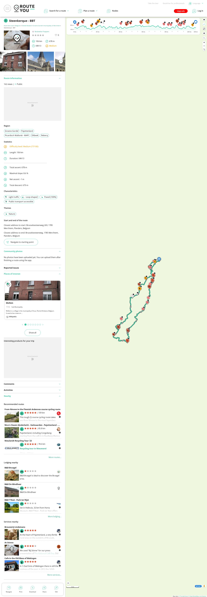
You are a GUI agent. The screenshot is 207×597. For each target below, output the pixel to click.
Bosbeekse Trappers (42, 31)
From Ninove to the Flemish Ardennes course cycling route (32, 409)
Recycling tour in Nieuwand (33, 448)
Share (44, 592)
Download (32, 592)
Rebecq (44, 135)
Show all (32, 332)
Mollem (9, 303)
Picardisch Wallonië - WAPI (17, 135)
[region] (136, 307)
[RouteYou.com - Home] (24, 8)
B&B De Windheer (13, 484)
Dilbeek (35, 135)
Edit (56, 592)
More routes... (55, 457)
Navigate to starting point (22, 242)
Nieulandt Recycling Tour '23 (18, 440)
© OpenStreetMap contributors (197, 596)
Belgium (17, 25)
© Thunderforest (183, 596)
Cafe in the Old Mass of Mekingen (20, 558)
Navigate (9, 592)
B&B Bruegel (10, 467)
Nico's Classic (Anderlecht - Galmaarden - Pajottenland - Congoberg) (37, 425)
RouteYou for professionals (173, 3)
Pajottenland (27, 131)
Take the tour (153, 3)
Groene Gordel (37, 25)
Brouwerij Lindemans (15, 527)
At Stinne (9, 542)
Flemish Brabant (27, 25)
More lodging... (54, 516)
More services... (54, 575)
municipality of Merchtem (52, 25)
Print (20, 592)
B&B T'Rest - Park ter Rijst (17, 500)
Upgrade (181, 11)
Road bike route (9, 25)
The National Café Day (44, 553)
